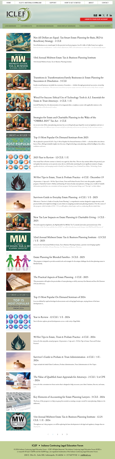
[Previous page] (48, 434)
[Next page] (67, 434)
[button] (52, 2)
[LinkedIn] (110, 15)
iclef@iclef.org (86, 455)
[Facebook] (107, 15)
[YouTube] (100, 15)
